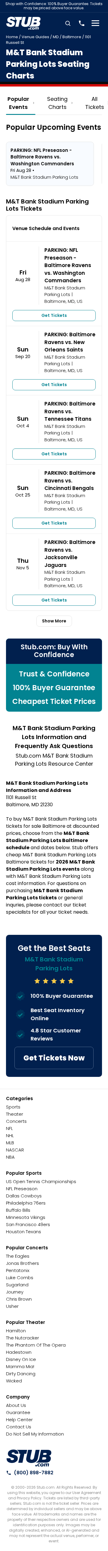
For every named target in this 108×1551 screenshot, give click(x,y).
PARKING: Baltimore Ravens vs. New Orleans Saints (69, 342)
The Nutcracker (22, 1338)
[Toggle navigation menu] (95, 23)
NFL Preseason (22, 1188)
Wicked (14, 1381)
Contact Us (18, 1427)
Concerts (16, 1121)
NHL (10, 1135)
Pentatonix (17, 1270)
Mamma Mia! (20, 1366)
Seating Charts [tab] (57, 103)
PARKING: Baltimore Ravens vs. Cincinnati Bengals (69, 480)
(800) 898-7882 (33, 1472)
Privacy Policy (29, 1498)
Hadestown (19, 1352)
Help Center (19, 1419)
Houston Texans (23, 1231)
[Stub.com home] (29, 1458)
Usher (12, 1306)
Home (12, 37)
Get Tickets (54, 315)
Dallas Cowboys (24, 1196)
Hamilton (16, 1331)
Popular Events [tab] (18, 103)
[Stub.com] (23, 23)
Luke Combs (19, 1277)
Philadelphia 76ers (26, 1203)
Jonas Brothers (22, 1263)
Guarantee (18, 1412)
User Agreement (86, 1492)
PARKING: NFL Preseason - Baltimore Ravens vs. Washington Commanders (67, 265)
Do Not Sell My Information (35, 1434)
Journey (14, 1292)
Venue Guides (35, 37)
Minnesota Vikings (25, 1217)
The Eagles (17, 1256)
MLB (10, 1143)
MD (56, 37)
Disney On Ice (21, 1359)
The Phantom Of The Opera (36, 1345)
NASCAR (15, 1150)
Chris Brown (19, 1299)
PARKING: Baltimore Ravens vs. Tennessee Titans (69, 411)
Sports (13, 1107)
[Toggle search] (67, 23)
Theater (14, 1114)
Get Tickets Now (54, 1058)
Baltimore (71, 37)
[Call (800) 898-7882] (81, 23)
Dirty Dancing (20, 1373)
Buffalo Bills (18, 1210)
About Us (16, 1405)
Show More (54, 621)
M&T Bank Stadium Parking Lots (64, 291)
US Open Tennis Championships (41, 1181)
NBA (10, 1157)
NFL (9, 1128)
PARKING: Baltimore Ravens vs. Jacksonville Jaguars (69, 554)
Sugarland (17, 1285)
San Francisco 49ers (28, 1224)
